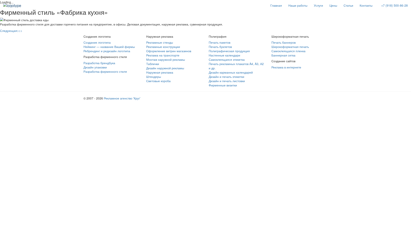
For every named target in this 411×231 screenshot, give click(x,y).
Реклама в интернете (286, 67)
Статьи (348, 5)
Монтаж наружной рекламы (165, 59)
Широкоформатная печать (290, 46)
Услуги (318, 5)
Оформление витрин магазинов (168, 51)
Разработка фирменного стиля (105, 71)
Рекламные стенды (159, 42)
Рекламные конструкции (163, 46)
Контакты (366, 5)
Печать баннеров (283, 42)
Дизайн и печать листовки (227, 81)
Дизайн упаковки (95, 67)
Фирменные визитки (223, 85)
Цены (333, 5)
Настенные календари (224, 55)
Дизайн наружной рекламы (165, 68)
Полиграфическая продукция (229, 51)
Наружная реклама (159, 72)
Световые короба (158, 81)
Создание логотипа (97, 42)
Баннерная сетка (283, 55)
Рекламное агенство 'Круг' (122, 98)
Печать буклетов (220, 46)
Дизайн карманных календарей (231, 72)
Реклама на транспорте (162, 55)
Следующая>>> (11, 30)
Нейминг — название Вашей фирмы (109, 46)
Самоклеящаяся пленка (288, 51)
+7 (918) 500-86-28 (394, 5)
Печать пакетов (219, 42)
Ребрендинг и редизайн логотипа (106, 51)
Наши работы (297, 5)
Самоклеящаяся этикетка (227, 59)
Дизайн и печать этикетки (226, 76)
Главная (276, 5)
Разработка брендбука (99, 63)
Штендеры (153, 76)
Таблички (152, 64)
